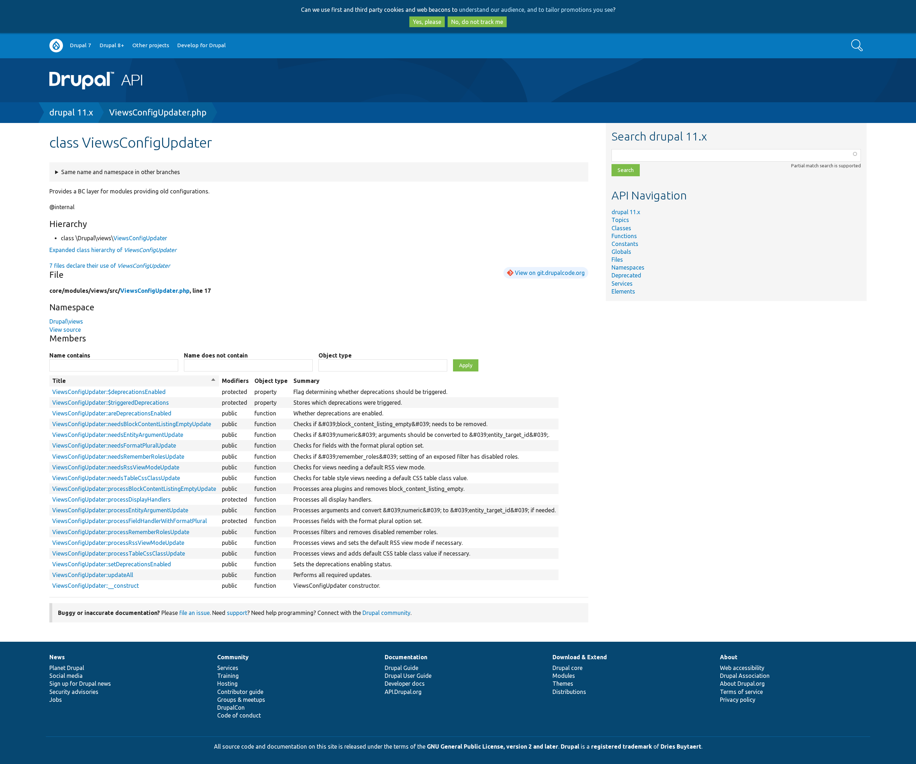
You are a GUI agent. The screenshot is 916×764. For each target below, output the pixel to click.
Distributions (569, 692)
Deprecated (626, 275)
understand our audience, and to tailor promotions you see (536, 9)
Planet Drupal (66, 668)
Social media (66, 675)
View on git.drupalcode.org (550, 273)
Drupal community (386, 613)
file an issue (194, 613)
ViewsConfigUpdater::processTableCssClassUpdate (118, 553)
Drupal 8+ (111, 45)
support (237, 613)
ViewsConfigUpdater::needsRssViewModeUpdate (115, 467)
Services (622, 283)
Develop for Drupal (201, 45)
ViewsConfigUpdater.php (157, 112)
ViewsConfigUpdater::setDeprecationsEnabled (111, 564)
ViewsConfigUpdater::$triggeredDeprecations (110, 402)
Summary (306, 381)
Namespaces (628, 267)
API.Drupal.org (403, 692)
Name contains (69, 355)
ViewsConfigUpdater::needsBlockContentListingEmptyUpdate (131, 424)
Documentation (406, 657)
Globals (621, 251)
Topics (620, 220)
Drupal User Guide (408, 675)
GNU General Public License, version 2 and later (492, 746)
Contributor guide (240, 692)
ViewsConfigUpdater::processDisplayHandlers (111, 499)
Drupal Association (745, 675)
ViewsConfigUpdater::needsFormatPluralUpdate (114, 445)
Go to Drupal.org (56, 45)
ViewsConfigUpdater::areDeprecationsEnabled (111, 413)
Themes (562, 683)
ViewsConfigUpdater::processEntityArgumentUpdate (120, 510)
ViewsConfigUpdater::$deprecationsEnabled (109, 392)
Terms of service (741, 692)
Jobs (55, 699)
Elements (623, 291)
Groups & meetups (241, 699)
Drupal (570, 746)
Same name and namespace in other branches (120, 172)
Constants (625, 244)
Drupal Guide (401, 668)
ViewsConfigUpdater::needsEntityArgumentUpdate (117, 435)
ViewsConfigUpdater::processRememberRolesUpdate (120, 532)
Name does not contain (216, 355)
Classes (621, 228)
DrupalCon (231, 707)
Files (617, 259)
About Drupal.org (742, 683)
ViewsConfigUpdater (140, 238)
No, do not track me (477, 22)
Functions (624, 236)
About (728, 657)
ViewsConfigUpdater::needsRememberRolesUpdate (118, 456)
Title (134, 381)
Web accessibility (742, 668)
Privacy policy (737, 699)
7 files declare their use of (109, 265)
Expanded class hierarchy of (112, 250)
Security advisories (73, 692)
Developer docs (405, 683)
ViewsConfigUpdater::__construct (95, 585)
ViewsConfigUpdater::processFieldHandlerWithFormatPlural (129, 521)
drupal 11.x (71, 112)
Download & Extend (579, 657)
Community (233, 657)
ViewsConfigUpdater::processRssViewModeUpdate (118, 542)
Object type (335, 355)
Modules (563, 675)
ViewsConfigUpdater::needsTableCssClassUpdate (116, 478)
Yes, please (427, 22)
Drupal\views (66, 321)
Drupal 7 (80, 45)
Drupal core (567, 668)
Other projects (150, 45)
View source (65, 329)
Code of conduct (239, 715)
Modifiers (235, 381)
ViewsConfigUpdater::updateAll (92, 575)
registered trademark (621, 746)
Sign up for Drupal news (80, 683)
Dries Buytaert (681, 746)
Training (228, 675)
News (57, 657)
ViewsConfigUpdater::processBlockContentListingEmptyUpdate (134, 488)
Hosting (227, 683)
